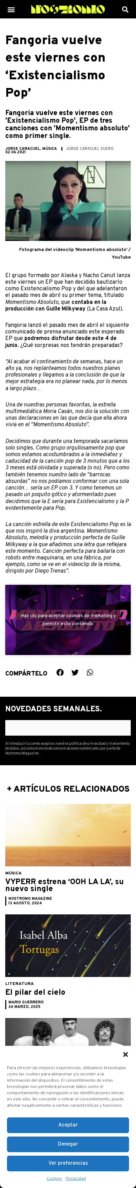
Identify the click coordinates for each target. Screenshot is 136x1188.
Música (49, 148)
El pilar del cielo (35, 992)
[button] (125, 1054)
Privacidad (76, 1178)
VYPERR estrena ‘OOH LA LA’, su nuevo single (64, 886)
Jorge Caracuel (22, 148)
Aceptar (68, 1125)
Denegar (68, 1144)
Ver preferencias (68, 1163)
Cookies (54, 1178)
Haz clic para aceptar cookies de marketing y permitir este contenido (68, 620)
